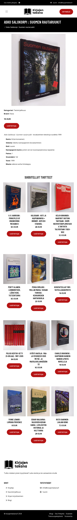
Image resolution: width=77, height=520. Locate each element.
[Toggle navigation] (6, 11)
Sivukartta (68, 516)
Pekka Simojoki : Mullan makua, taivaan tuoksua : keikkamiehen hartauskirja (38, 292)
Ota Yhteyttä (59, 514)
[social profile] (19, 3)
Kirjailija (11, 488)
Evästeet (69, 514)
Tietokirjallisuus (20, 110)
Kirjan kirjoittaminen (15, 496)
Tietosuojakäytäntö (55, 516)
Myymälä (66, 12)
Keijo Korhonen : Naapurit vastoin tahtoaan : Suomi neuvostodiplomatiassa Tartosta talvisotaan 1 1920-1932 (62, 223)
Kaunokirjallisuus (14, 492)
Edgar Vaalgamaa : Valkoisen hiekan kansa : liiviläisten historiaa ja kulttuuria (38, 425)
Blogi (10, 500)
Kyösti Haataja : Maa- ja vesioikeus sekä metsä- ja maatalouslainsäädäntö (38, 359)
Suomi (55, 3)
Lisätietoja (11, 126)
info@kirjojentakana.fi (65, 3)
